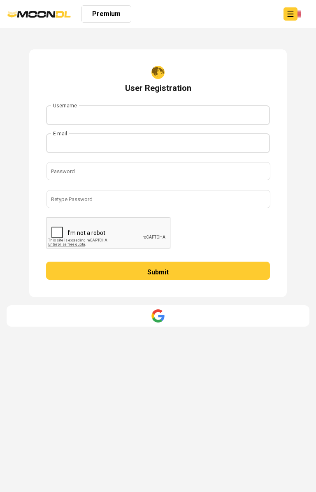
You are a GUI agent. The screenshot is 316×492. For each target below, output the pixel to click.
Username (65, 106)
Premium (106, 14)
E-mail (60, 134)
